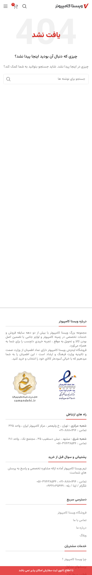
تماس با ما (79, 520)
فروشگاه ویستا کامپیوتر (72, 512)
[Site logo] (72, 6)
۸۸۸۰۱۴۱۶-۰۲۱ (67, 430)
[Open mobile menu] (5, 6)
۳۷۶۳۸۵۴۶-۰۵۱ (66, 443)
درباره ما (81, 527)
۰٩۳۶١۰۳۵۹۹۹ (55, 485)
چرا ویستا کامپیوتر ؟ (74, 559)
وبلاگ (83, 535)
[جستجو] (24, 6)
